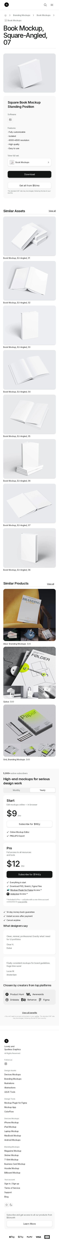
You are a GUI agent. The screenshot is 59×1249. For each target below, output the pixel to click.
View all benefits (29, 1013)
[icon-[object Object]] (45, 5)
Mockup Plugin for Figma (21, 890)
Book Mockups (43, 15)
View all (52, 211)
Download (29, 174)
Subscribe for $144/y (29, 874)
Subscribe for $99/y (29, 824)
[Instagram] (5, 1063)
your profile (22, 902)
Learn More (29, 1223)
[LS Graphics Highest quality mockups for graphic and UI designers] (6, 4)
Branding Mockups (21, 15)
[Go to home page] (5, 15)
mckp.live (14, 894)
